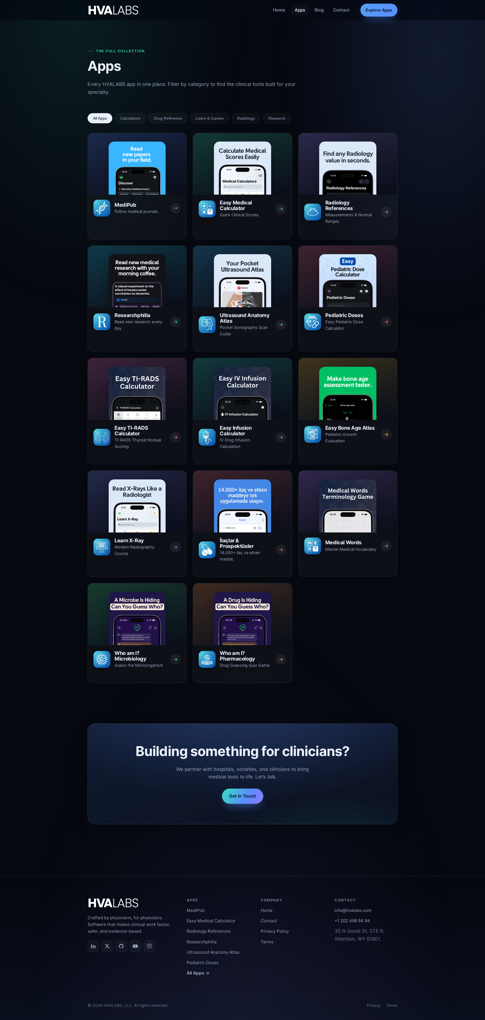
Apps (300, 10)
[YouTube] (135, 946)
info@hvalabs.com (353, 910)
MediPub (196, 910)
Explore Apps (379, 10)
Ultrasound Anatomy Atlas (213, 952)
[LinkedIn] (93, 946)
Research (276, 118)
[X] (107, 946)
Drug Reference (168, 118)
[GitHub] (121, 946)
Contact (341, 10)
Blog (319, 10)
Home (279, 10)
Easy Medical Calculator (211, 920)
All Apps (100, 118)
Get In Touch (242, 796)
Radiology (246, 118)
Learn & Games (210, 118)
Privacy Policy (275, 931)
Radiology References (209, 931)
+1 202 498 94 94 (352, 920)
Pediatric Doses (203, 962)
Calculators (130, 118)
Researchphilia (202, 941)
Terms (267, 941)
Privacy (374, 1005)
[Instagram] (149, 946)
